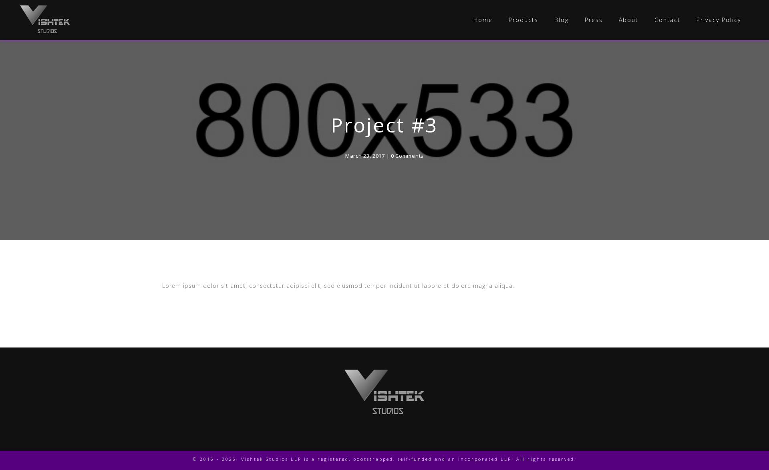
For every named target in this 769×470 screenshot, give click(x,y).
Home (483, 20)
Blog (561, 20)
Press (594, 20)
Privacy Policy (719, 20)
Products (523, 20)
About (628, 20)
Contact (667, 20)
